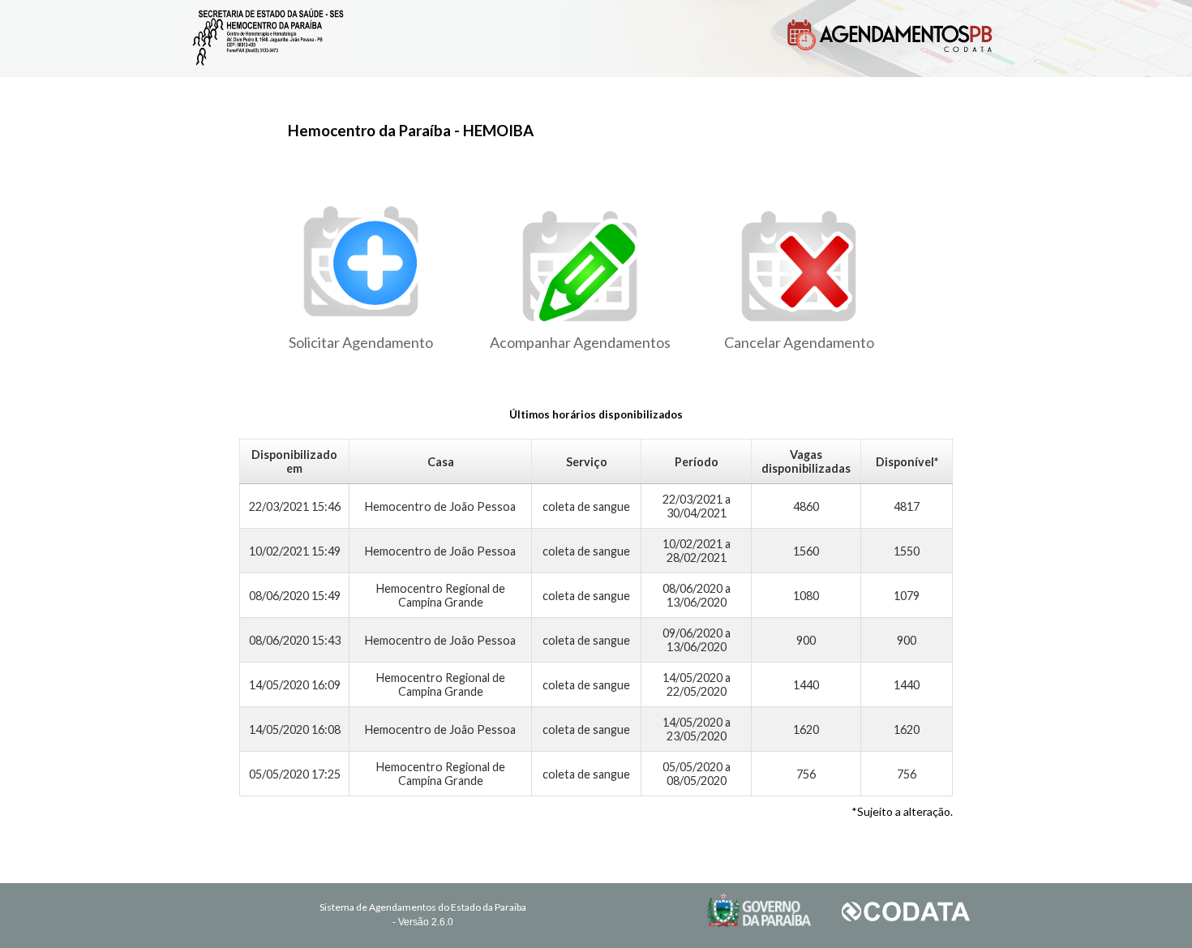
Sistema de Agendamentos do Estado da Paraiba (422, 907)
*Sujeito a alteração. (902, 811)
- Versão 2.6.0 (422, 922)
